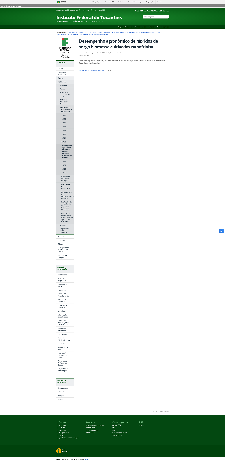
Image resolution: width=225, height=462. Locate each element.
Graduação (62, 430)
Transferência (117, 435)
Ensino (100, 32)
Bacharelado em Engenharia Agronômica (143, 32)
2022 (159, 32)
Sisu (113, 430)
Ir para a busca (87, 10)
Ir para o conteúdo (62, 10)
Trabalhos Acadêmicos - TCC (120, 32)
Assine (141, 425)
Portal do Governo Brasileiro (11, 6)
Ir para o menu (75, 10)
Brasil (63, 2)
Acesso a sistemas (148, 27)
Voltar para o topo (162, 411)
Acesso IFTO (116, 425)
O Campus (93, 32)
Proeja (61, 435)
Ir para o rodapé (99, 10)
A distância (62, 425)
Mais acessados (91, 428)
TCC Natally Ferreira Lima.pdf (93, 70)
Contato (137, 27)
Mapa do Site (164, 10)
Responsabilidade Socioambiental (92, 431)
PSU (113, 428)
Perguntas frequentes (125, 27)
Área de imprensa (163, 27)
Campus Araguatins (83, 32)
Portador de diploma (119, 433)
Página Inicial (71, 32)
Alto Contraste (152, 10)
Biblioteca (107, 32)
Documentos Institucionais (95, 425)
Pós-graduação (64, 433)
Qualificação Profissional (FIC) (69, 438)
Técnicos (62, 428)
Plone (86, 459)
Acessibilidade (140, 10)
